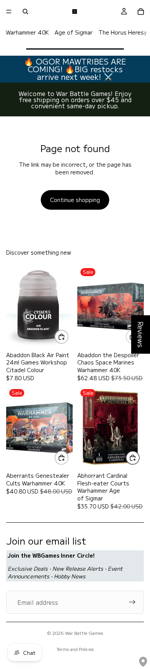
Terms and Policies (75, 649)
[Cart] (140, 11)
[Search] (25, 11)
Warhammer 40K (27, 32)
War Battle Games (84, 632)
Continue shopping (75, 200)
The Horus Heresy (122, 32)
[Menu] (9, 11)
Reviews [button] (141, 334)
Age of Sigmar (74, 32)
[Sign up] (132, 602)
